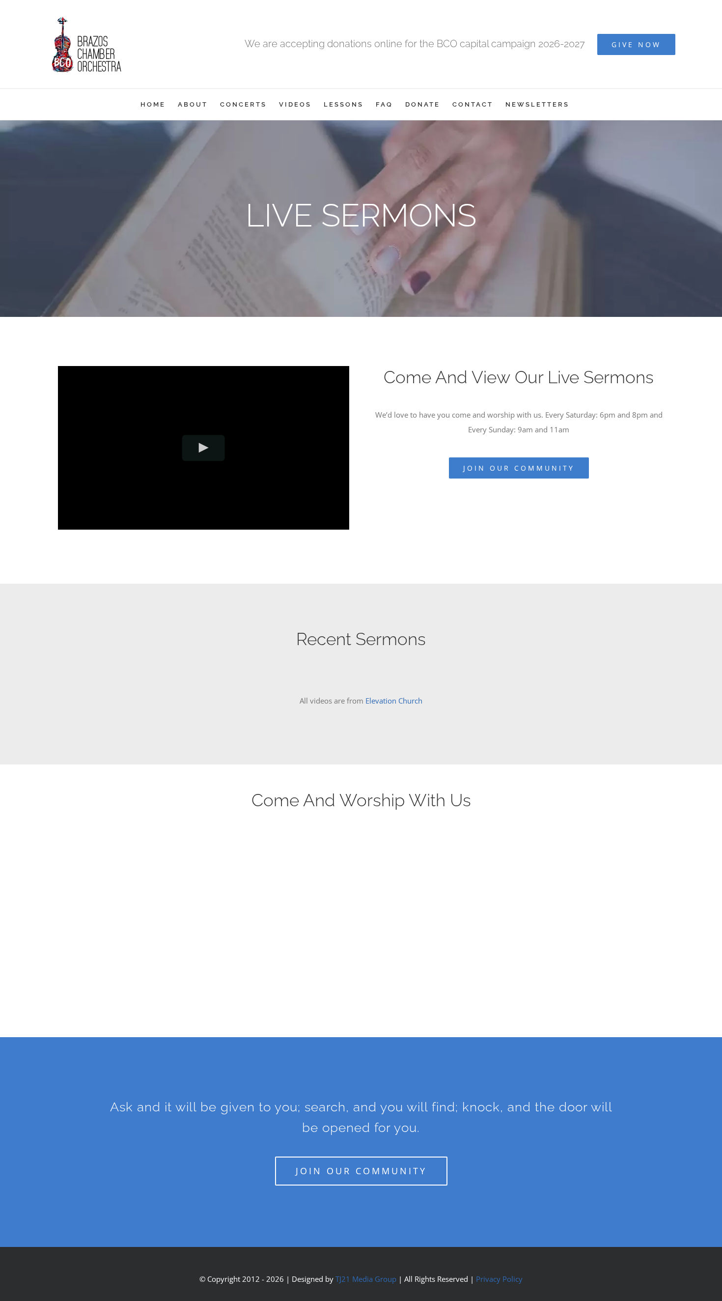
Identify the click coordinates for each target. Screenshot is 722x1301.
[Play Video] (203, 448)
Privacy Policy (499, 1279)
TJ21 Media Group (365, 1279)
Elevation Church (393, 701)
